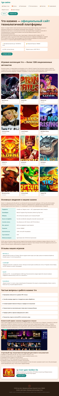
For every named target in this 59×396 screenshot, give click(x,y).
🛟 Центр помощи (15, 9)
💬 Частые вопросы (33, 6)
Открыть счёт (13, 13)
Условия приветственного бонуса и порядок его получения (19, 303)
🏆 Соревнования (52, 6)
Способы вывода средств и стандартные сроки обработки (19, 299)
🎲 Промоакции (22, 6)
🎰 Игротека (42, 6)
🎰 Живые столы (5, 6)
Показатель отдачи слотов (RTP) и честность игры (16, 317)
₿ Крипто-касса (5, 9)
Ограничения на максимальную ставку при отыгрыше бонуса (20, 308)
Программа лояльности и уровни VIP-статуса (15, 294)
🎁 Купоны (14, 6)
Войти (4, 13)
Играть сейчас (21, 375)
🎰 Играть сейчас (7, 54)
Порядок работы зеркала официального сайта (15, 312)
